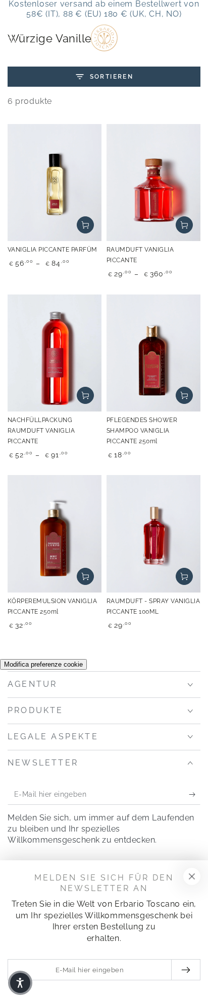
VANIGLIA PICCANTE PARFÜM (52, 249)
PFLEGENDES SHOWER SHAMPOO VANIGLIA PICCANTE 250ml (142, 431)
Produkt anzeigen (85, 224)
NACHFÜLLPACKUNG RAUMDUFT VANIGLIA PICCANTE (41, 431)
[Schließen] (192, 876)
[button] (168, 37)
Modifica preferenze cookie (43, 664)
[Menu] (13, 37)
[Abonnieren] (194, 795)
